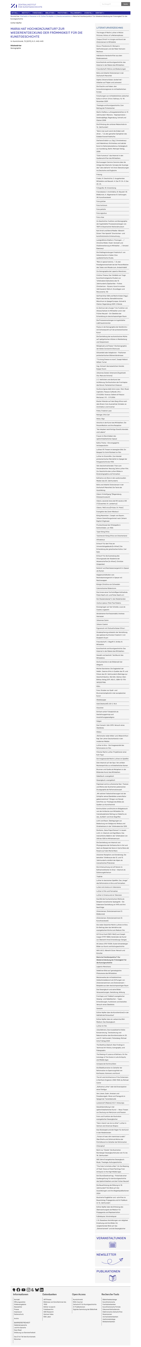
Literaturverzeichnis (63, 16)
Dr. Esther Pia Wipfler (46, 16)
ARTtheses (47, 1299)
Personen (33, 16)
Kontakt (17, 1299)
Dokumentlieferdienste (111, 1309)
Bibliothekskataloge (110, 1299)
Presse (16, 1309)
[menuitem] (16, 13)
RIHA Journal (77, 1302)
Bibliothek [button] (49, 13)
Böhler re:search (49, 1307)
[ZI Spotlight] (14, 1291)
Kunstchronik (78, 1299)
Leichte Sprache (20, 1328)
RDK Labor (47, 1317)
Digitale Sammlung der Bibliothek (85, 1309)
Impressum (18, 1312)
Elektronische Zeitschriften (112, 1312)
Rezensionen (107, 1314)
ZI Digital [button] (88, 13)
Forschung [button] (37, 13)
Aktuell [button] (14, 13)
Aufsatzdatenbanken (110, 1317)
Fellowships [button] (75, 13)
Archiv (16, 1318)
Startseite (23, 16)
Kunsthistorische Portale (111, 1307)
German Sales (48, 1314)
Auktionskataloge (109, 1319)
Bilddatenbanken (109, 1322)
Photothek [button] (62, 13)
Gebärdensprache (20, 1325)
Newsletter (18, 1307)
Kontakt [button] (99, 13)
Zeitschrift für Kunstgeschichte (84, 1304)
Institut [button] (25, 13)
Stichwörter (16, 46)
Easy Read (17, 1330)
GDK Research (49, 1312)
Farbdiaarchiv (48, 1309)
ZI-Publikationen (79, 1307)
